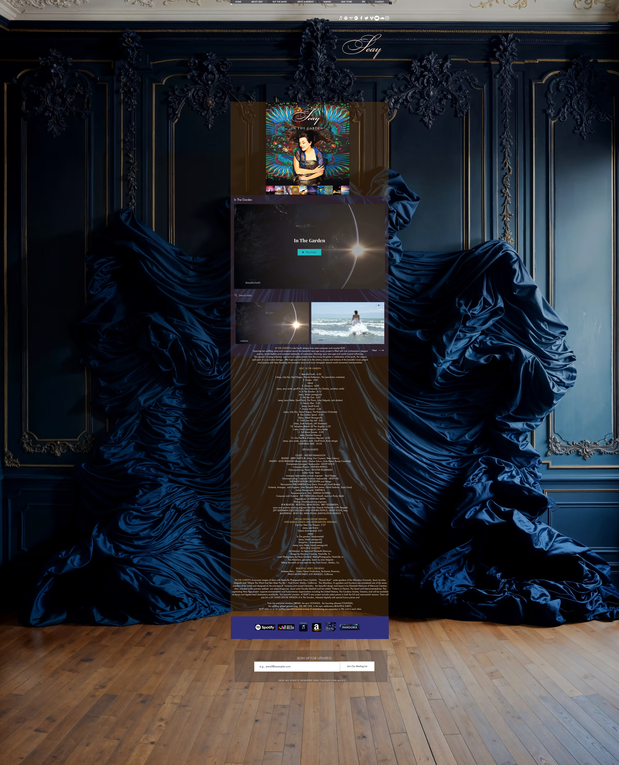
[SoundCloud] (381, 18)
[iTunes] (340, 18)
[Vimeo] (371, 18)
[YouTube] (376, 18)
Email (257, 659)
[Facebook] (361, 18)
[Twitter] (366, 18)
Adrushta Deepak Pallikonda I (321, 507)
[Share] (382, 200)
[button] (390, 2)
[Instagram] (387, 18)
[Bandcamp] (356, 18)
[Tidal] (351, 18)
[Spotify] (345, 18)
